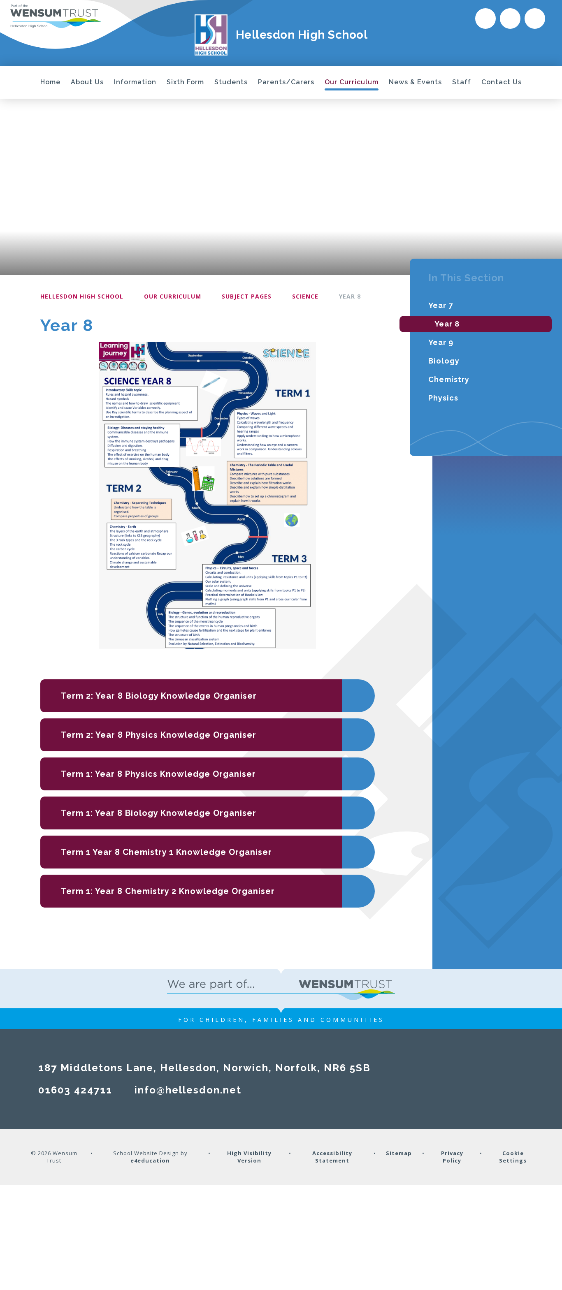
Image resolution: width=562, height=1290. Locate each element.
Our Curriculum (172, 296)
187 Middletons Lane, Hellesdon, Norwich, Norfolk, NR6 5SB (204, 1068)
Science (305, 296)
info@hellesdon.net (188, 1090)
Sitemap (399, 1153)
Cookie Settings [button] (513, 1156)
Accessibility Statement (332, 1156)
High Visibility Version (249, 1156)
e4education (150, 1160)
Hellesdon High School (81, 296)
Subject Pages (247, 296)
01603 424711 (75, 1090)
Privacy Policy (452, 1156)
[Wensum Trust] (55, 16)
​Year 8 (350, 296)
